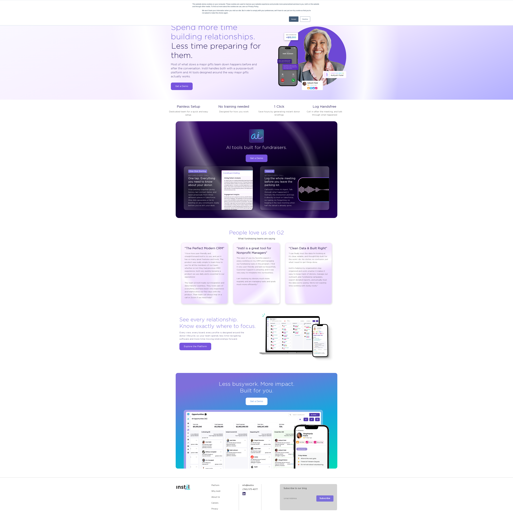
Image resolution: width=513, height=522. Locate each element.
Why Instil (215, 491)
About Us (215, 497)
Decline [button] (305, 19)
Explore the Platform (195, 347)
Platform (215, 485)
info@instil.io (248, 485)
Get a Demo (181, 86)
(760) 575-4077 (250, 489)
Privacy (214, 509)
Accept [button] (293, 19)
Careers (214, 503)
